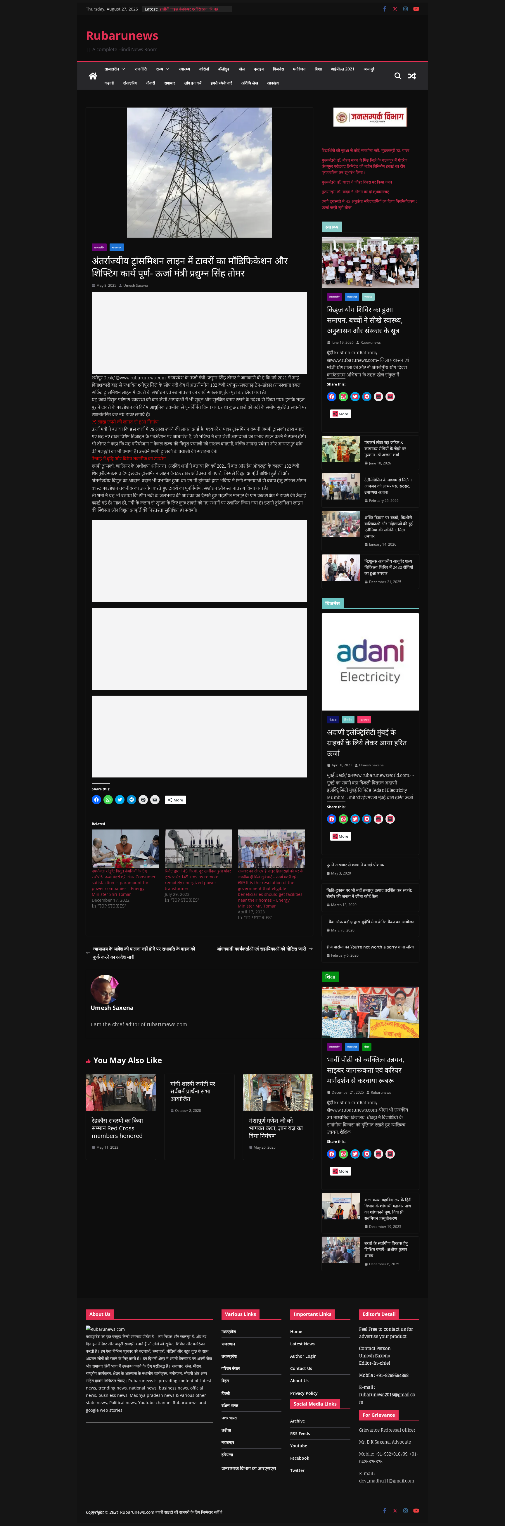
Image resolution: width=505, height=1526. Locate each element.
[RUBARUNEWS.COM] (105, 1329)
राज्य (159, 69)
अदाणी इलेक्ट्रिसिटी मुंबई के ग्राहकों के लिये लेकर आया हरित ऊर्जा (367, 742)
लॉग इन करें (192, 83)
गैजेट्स (333, 720)
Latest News (302, 1344)
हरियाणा (227, 1454)
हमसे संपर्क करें (221, 83)
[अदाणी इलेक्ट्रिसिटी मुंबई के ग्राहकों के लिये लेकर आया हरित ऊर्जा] (370, 662)
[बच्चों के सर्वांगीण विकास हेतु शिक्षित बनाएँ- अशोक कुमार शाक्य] (341, 1254)
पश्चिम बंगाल (231, 1368)
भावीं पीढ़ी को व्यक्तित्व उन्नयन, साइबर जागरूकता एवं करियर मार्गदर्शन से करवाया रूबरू (365, 1070)
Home (296, 1331)
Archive (297, 1421)
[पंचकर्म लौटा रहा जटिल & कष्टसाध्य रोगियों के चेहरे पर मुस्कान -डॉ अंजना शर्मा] (341, 453)
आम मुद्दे (369, 69)
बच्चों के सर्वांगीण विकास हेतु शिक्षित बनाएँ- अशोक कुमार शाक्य (386, 1249)
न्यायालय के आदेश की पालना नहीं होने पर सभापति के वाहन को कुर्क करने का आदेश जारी (144, 953)
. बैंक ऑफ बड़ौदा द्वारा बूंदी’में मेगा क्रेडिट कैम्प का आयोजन (370, 921)
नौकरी (150, 83)
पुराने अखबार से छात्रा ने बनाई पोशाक (355, 864)
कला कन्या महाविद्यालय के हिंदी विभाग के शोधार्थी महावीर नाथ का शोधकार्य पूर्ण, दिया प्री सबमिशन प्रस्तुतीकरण (387, 1209)
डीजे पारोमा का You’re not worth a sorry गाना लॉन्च (370, 947)
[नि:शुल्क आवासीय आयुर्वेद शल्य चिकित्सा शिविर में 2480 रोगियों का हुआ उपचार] (341, 571)
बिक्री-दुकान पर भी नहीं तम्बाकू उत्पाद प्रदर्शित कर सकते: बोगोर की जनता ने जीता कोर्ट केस (369, 893)
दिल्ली (226, 1393)
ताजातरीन (112, 69)
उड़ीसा (226, 1430)
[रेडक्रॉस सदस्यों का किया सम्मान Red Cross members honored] (121, 1078)
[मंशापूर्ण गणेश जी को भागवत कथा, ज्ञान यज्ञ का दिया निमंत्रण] (278, 1078)
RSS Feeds (300, 1433)
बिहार (225, 1380)
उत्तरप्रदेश (229, 1356)
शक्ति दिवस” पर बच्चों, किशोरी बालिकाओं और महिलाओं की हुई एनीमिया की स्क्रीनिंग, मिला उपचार (388, 527)
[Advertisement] (199, 333)
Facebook (299, 1458)
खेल (242, 69)
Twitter (297, 1470)
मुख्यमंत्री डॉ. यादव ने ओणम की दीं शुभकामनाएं (355, 191)
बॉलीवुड (223, 69)
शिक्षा (318, 69)
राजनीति (141, 69)
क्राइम (259, 69)
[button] (122, 69)
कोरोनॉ (204, 69)
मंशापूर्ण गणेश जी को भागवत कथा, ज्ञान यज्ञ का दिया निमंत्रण (276, 1128)
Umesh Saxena (135, 285)
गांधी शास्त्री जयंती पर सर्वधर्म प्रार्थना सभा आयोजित (192, 1091)
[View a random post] (412, 76)
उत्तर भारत (229, 1417)
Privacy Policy (304, 1393)
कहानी (109, 83)
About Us (299, 1380)
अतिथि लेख (249, 83)
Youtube (298, 1446)
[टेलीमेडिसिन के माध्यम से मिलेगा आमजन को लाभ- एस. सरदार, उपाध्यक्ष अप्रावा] (341, 490)
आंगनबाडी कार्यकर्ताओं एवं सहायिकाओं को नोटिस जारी (261, 949)
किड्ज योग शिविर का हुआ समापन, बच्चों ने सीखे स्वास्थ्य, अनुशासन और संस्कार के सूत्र (365, 320)
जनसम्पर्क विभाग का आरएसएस (249, 1468)
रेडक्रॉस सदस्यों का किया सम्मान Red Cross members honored (117, 1128)
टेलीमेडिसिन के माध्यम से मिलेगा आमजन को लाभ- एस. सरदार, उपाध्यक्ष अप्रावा (388, 486)
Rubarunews (122, 35)
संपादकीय (130, 83)
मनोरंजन (299, 69)
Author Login (303, 1356)
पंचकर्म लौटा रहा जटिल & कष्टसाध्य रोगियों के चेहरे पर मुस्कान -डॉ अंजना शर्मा (385, 448)
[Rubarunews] (93, 76)
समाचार (169, 83)
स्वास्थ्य (184, 69)
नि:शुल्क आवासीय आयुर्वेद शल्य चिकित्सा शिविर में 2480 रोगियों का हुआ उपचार (388, 567)
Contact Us (301, 1368)
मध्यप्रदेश (229, 1331)
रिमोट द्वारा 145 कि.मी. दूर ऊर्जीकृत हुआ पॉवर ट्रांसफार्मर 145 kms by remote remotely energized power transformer (198, 879)
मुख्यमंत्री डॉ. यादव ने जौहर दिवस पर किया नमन (357, 182)
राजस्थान (117, 247)
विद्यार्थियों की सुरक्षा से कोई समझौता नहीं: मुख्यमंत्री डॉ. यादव (365, 150)
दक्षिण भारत (230, 1405)
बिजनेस (278, 69)
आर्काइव (273, 83)
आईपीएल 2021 (342, 69)
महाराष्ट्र (364, 720)
